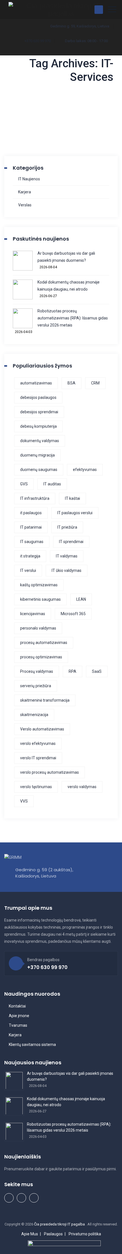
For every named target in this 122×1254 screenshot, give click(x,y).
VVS (24, 801)
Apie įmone (19, 1015)
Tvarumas (18, 1025)
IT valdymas (66, 556)
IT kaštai (72, 498)
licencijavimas (32, 613)
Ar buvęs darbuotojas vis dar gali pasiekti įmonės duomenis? (66, 257)
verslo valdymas (82, 786)
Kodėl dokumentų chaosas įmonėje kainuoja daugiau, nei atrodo (68, 285)
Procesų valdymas (36, 671)
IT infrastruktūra (34, 498)
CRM (95, 383)
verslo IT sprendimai (38, 758)
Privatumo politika (85, 1234)
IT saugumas (31, 541)
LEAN (81, 599)
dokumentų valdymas (39, 440)
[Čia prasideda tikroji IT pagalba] (61, 9)
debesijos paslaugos (38, 397)
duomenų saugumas (38, 469)
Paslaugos (53, 1234)
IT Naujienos (29, 179)
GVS (24, 484)
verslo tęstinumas (36, 786)
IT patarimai (31, 527)
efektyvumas (85, 469)
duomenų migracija (37, 455)
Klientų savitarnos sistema (32, 1044)
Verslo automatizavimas (42, 729)
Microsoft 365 (73, 613)
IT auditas (52, 484)
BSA (71, 383)
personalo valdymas (38, 628)
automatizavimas (36, 383)
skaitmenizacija (34, 714)
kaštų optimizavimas (39, 585)
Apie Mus (29, 1234)
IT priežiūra (67, 527)
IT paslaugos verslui (74, 513)
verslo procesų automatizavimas (49, 772)
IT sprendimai (71, 541)
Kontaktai (17, 1006)
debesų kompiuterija (38, 426)
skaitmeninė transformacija (45, 700)
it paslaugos (31, 513)
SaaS (97, 671)
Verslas (24, 205)
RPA (72, 671)
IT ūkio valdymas (66, 570)
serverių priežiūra (35, 686)
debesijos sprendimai (39, 412)
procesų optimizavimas (41, 657)
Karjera (24, 192)
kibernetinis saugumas (40, 599)
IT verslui (28, 570)
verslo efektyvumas (38, 743)
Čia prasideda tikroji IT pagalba (60, 1224)
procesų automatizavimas (43, 642)
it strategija (30, 556)
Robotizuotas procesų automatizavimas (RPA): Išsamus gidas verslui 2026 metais (72, 318)
